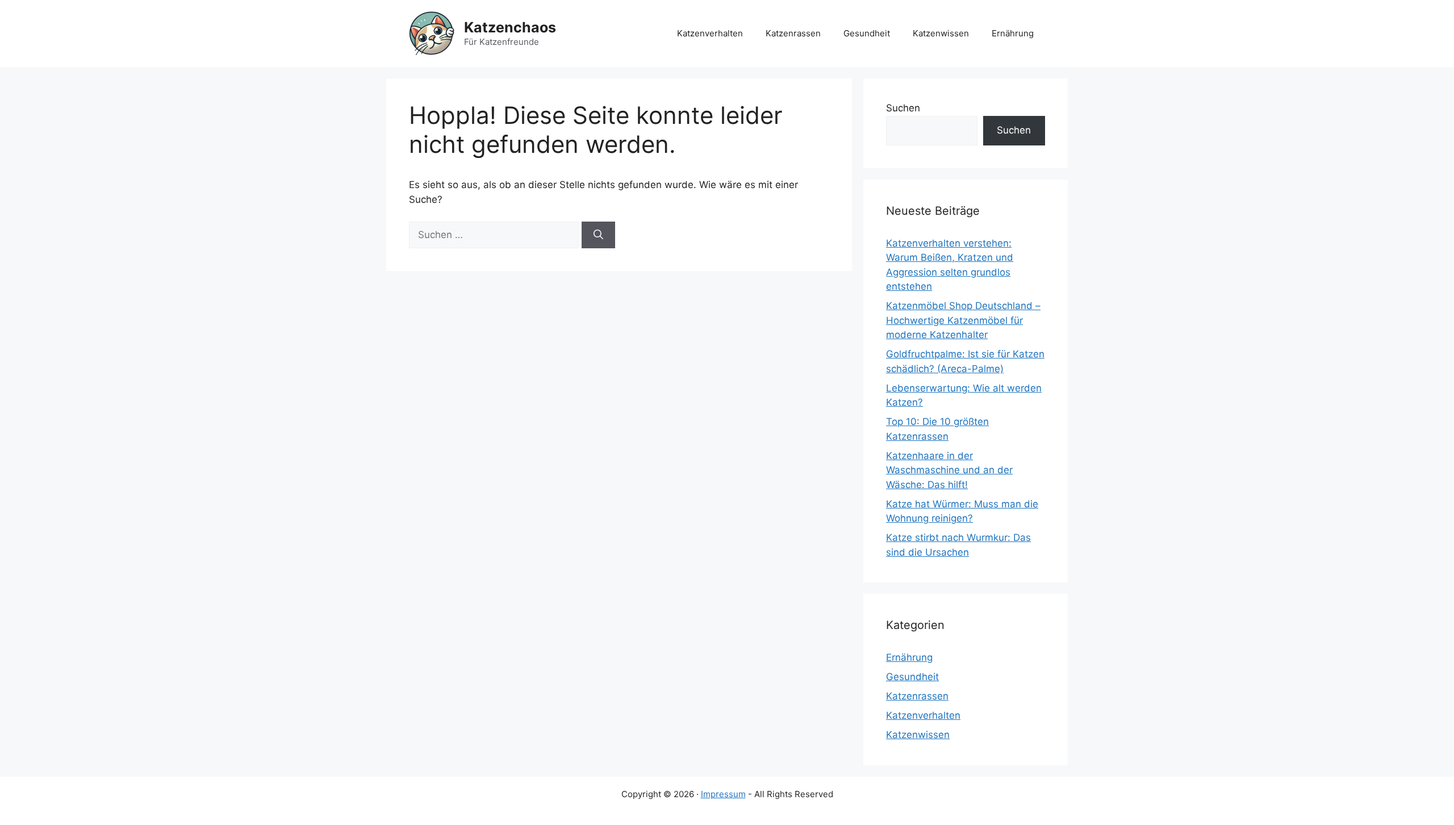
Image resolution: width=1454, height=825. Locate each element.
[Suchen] (598, 235)
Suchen (903, 108)
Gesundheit (866, 33)
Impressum (723, 794)
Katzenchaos (510, 27)
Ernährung (1013, 33)
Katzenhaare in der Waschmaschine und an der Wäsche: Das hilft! (949, 470)
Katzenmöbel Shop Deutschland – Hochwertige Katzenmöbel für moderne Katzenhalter (963, 320)
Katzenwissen (941, 33)
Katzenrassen (793, 33)
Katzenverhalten (710, 33)
